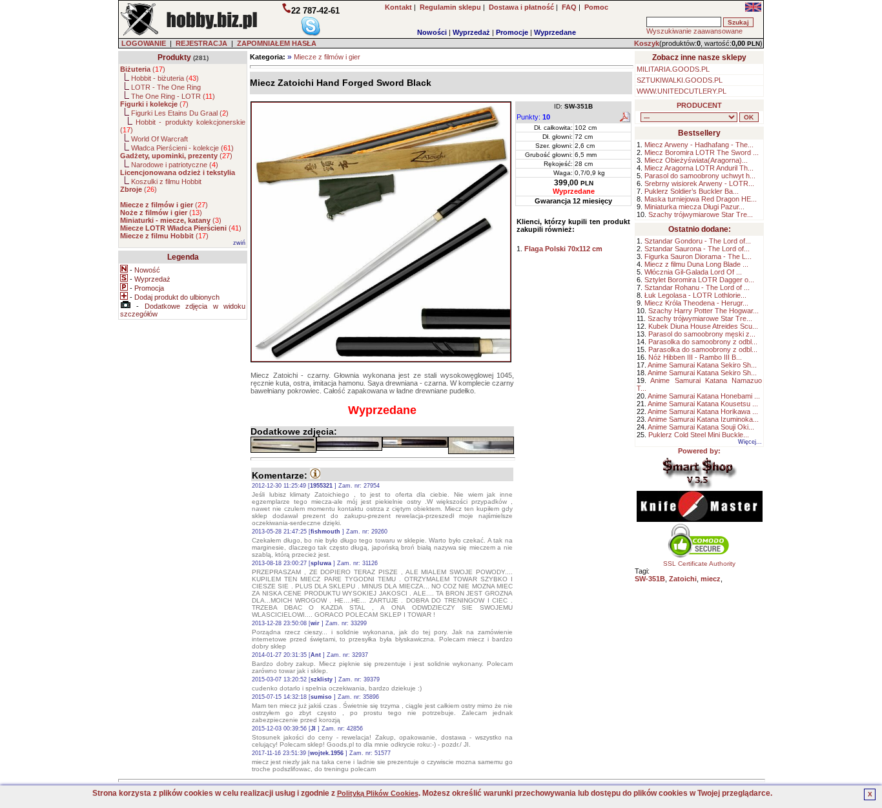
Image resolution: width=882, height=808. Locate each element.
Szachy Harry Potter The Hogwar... (703, 311)
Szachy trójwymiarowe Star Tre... (700, 214)
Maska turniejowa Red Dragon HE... (700, 199)
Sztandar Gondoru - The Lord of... (697, 241)
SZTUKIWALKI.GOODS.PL (680, 80)
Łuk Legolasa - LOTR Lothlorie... (695, 295)
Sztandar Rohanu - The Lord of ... (697, 287)
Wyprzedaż (471, 32)
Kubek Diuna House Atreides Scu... (703, 326)
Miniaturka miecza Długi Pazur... (694, 207)
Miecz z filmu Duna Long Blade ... (696, 264)
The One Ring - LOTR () (173, 96)
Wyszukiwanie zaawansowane (694, 31)
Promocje (512, 32)
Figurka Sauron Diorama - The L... (698, 256)
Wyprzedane (555, 32)
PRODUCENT (699, 105)
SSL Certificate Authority (699, 563)
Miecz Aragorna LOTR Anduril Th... (699, 168)
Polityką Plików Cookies (377, 793)
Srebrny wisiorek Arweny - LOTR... (699, 183)
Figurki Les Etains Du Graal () (180, 113)
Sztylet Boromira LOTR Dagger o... (699, 280)
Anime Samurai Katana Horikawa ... (703, 411)
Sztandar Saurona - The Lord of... (697, 249)
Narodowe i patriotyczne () (174, 165)
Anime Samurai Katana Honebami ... (704, 396)
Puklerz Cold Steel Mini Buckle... (698, 435)
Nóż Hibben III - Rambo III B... (695, 357)
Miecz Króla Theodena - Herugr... (696, 303)
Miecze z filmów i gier (327, 57)
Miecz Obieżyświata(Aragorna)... (696, 160)
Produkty (174, 57)
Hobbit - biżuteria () (165, 78)
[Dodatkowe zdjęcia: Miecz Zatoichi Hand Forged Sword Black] (283, 445)
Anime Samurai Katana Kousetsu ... (703, 404)
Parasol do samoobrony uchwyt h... (699, 176)
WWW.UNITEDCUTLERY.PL (681, 91)
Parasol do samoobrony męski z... (701, 334)
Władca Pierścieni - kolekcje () (182, 148)
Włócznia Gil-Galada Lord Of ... (693, 272)
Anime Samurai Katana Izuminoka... (703, 419)
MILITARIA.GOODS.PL (673, 69)
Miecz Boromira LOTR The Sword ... (701, 152)
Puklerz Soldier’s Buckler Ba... (691, 191)
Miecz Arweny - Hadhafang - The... (699, 145)
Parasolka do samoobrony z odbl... (702, 342)
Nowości (432, 32)
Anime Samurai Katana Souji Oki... (701, 427)
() (142, 69)
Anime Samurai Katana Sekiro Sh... (702, 365)
